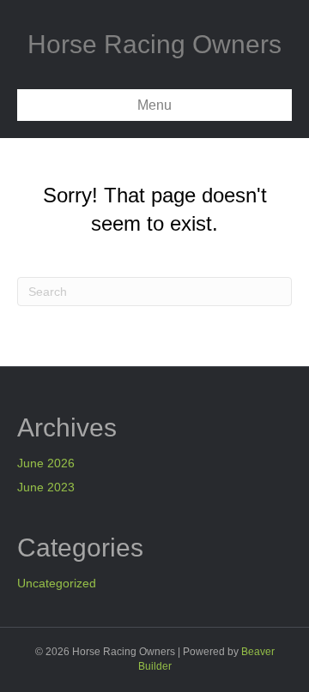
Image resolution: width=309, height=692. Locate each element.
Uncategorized (56, 583)
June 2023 (46, 487)
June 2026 (46, 463)
